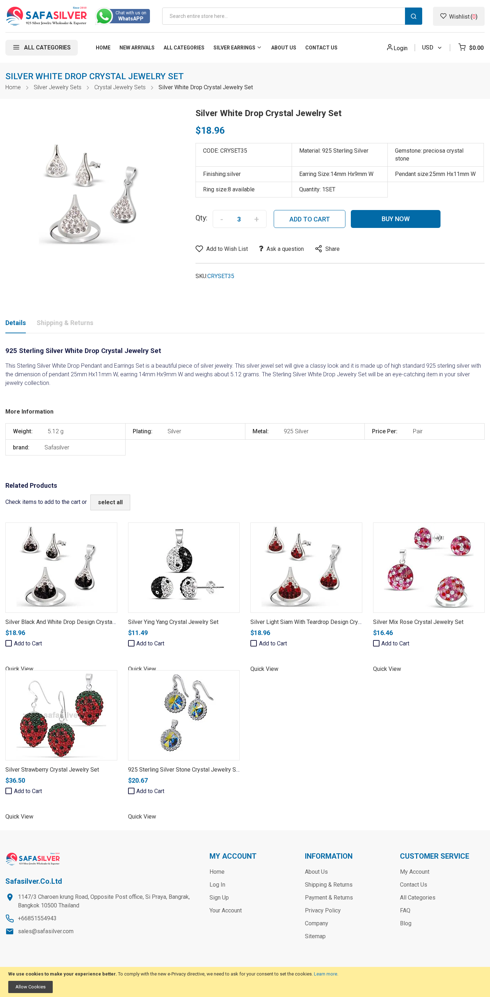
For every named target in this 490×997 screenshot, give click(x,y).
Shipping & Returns (65, 322)
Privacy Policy (323, 910)
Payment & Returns (329, 897)
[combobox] (292, 16)
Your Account (225, 910)
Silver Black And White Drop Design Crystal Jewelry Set (75, 622)
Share (332, 248)
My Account (414, 871)
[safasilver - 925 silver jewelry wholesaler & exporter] (46, 16)
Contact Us (413, 884)
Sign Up (219, 897)
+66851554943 (37, 918)
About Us (316, 871)
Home (13, 87)
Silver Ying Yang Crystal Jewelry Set (173, 622)
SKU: (201, 276)
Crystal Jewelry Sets (120, 87)
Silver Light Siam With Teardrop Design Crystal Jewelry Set (324, 622)
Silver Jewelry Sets (57, 87)
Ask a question (285, 248)
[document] (245, 982)
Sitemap (315, 936)
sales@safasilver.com (46, 931)
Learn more (325, 974)
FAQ (405, 910)
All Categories (417, 897)
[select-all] (110, 502)
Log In (217, 884)
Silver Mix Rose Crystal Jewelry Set (418, 622)
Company (316, 923)
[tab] (15, 324)
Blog (405, 923)
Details (15, 322)
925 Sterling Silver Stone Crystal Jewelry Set (184, 769)
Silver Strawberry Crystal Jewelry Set (52, 769)
